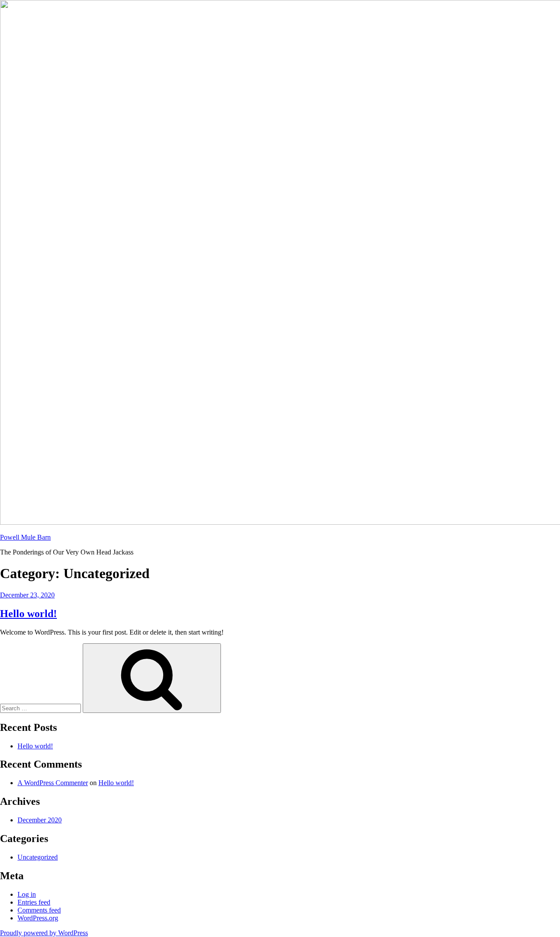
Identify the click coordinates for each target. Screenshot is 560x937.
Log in (27, 894)
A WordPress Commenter (53, 782)
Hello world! (28, 613)
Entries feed (34, 902)
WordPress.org (38, 918)
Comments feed (39, 910)
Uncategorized (38, 857)
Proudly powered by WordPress (44, 933)
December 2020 (40, 820)
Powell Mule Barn (25, 537)
